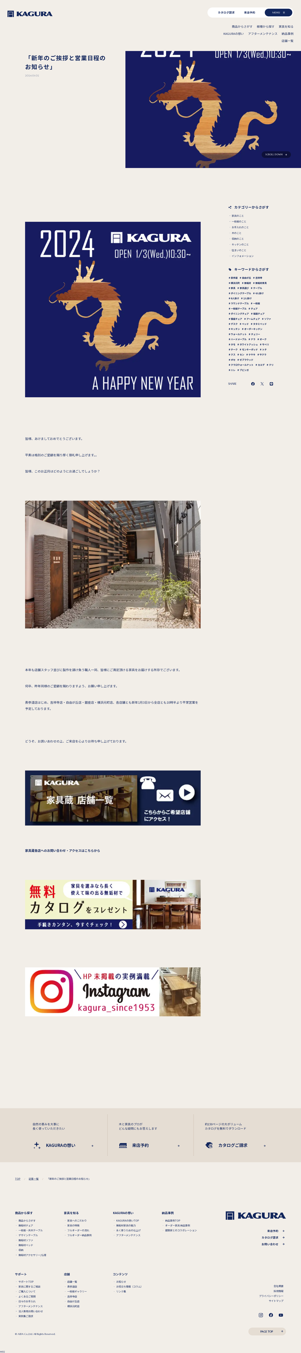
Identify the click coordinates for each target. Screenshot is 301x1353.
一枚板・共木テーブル (30, 1230)
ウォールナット (239, 334)
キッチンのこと (240, 244)
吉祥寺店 (72, 1296)
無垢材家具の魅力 (126, 1225)
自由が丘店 (73, 1301)
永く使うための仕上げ (128, 1230)
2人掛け (247, 298)
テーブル (257, 288)
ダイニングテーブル (241, 293)
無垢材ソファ (25, 1240)
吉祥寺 (258, 277)
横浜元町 (235, 283)
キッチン (235, 329)
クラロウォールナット (242, 364)
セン (242, 354)
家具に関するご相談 (29, 1286)
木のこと (236, 233)
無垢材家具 (261, 283)
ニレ (233, 370)
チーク (234, 349)
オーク (263, 339)
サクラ (263, 354)
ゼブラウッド (246, 359)
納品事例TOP (172, 1220)
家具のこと (238, 215)
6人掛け (235, 298)
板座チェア (259, 313)
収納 (20, 1250)
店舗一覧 (72, 1281)
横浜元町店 (73, 1306)
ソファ (267, 318)
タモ (233, 344)
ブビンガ (244, 370)
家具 (233, 288)
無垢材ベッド (25, 1245)
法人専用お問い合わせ (30, 1311)
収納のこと (238, 238)
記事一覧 (33, 1178)
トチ (264, 349)
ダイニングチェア (240, 313)
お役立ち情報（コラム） (129, 1286)
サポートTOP (26, 1281)
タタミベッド (260, 324)
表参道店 (72, 1286)
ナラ (253, 339)
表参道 (234, 277)
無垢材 (247, 283)
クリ (271, 364)
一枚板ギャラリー (77, 1291)
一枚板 (256, 303)
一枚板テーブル (238, 308)
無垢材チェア (25, 1225)
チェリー (255, 334)
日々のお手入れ (27, 1301)
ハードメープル (238, 339)
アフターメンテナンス (128, 1235)
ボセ (233, 359)
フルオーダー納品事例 (79, 1235)
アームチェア (253, 318)
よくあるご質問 (27, 1296)
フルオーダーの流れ (78, 1230)
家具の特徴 (73, 1225)
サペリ (265, 344)
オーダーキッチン (253, 329)
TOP (17, 1178)
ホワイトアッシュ (249, 344)
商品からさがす (27, 1220)
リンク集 (121, 1291)
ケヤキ (252, 354)
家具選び (244, 288)
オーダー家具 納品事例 (177, 1225)
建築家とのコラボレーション (181, 1230)
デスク (234, 324)
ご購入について (27, 1291)
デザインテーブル (28, 1235)
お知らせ (121, 1281)
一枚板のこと (239, 221)
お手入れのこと (240, 227)
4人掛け (259, 293)
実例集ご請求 (25, 1316)
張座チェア (236, 318)
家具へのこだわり (77, 1220)
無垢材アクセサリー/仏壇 (32, 1255)
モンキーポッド (250, 349)
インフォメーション (243, 256)
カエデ (261, 364)
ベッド (245, 324)
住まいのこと (239, 250)
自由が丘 (246, 277)
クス (233, 354)
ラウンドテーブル (240, 303)
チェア (254, 308)
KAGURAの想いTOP (127, 1220)
